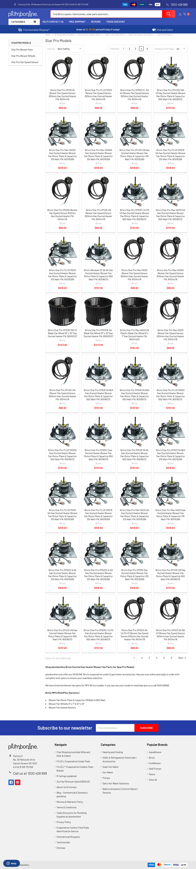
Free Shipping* (77, 21)
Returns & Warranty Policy (70, 801)
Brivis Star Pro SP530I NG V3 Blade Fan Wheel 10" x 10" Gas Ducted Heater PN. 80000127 (62, 333)
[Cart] (185, 14)
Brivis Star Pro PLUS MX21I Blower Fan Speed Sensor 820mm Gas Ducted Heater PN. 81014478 (98, 95)
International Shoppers (68, 836)
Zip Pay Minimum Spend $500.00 (73, 781)
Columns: (115, 48)
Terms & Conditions (67, 807)
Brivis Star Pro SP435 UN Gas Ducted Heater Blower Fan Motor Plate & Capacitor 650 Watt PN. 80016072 (170, 574)
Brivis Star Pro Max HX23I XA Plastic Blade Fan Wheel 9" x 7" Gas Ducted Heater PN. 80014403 (134, 335)
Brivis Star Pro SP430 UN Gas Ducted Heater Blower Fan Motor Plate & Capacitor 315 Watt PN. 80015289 (134, 154)
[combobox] (112, 14)
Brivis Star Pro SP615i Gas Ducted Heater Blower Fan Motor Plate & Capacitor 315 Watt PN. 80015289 (134, 574)
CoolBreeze (155, 763)
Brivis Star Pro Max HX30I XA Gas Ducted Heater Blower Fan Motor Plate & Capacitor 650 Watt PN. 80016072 (170, 214)
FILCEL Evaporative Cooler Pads (73, 761)
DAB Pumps (155, 768)
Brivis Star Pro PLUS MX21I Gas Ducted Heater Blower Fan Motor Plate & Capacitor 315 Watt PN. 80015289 (62, 275)
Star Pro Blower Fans (22, 49)
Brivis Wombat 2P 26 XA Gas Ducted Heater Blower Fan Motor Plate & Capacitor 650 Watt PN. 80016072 (98, 275)
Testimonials (63, 842)
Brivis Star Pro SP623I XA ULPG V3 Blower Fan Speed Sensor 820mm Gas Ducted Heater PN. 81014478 (134, 635)
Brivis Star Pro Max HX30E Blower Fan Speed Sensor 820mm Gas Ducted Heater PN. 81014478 (170, 275)
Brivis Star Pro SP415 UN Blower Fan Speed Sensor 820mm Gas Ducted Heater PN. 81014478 (98, 214)
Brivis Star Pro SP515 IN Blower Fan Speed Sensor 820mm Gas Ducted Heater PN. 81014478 (62, 95)
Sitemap (61, 847)
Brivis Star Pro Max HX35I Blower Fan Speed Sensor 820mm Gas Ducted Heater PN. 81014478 (134, 275)
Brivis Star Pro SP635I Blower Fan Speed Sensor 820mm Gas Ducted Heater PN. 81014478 (62, 214)
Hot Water (108, 772)
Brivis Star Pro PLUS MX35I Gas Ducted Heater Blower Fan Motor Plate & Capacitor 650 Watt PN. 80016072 (170, 395)
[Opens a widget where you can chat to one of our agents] (11, 863)
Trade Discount (115, 21)
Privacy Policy (64, 822)
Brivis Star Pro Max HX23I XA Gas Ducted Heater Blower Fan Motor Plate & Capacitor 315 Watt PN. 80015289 (134, 515)
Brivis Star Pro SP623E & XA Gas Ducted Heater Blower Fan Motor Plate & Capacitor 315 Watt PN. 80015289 (98, 574)
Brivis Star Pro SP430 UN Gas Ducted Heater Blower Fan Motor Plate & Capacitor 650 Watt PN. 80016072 (62, 635)
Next (181, 657)
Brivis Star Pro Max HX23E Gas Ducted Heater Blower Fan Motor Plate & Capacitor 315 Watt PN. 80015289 (62, 154)
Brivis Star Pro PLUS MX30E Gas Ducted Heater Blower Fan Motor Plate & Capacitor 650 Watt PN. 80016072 (62, 455)
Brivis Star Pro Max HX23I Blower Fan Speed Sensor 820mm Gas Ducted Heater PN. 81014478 (170, 335)
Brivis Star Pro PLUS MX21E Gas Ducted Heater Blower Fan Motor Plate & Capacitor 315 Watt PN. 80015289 (98, 515)
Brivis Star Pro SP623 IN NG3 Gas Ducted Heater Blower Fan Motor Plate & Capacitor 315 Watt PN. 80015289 (170, 455)
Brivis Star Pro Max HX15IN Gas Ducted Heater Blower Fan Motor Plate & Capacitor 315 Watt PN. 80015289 (98, 154)
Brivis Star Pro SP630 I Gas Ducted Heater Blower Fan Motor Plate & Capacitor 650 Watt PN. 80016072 (98, 455)
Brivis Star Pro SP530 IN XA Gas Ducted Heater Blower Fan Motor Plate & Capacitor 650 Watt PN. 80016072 (134, 455)
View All (153, 779)
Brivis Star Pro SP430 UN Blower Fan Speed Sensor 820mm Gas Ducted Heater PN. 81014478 (62, 395)
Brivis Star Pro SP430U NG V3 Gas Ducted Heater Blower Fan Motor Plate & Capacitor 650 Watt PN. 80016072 (170, 95)
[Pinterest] (17, 782)
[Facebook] (11, 782)
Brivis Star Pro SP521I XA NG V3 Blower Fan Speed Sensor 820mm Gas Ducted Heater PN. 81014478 (170, 635)
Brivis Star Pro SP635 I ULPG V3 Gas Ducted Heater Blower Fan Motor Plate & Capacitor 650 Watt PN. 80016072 (134, 214)
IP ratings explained (67, 776)
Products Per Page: (165, 48)
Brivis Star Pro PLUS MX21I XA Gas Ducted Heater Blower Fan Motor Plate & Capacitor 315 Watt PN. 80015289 (62, 515)
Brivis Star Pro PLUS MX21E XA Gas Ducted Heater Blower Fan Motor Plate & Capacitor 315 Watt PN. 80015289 (170, 154)
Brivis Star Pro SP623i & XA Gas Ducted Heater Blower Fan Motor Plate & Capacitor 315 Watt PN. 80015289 (62, 574)
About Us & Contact (67, 787)
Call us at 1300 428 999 (30, 773)
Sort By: (51, 48)
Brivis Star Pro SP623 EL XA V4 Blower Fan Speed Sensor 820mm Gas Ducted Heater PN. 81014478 (134, 95)
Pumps (106, 777)
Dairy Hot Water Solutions (116, 783)
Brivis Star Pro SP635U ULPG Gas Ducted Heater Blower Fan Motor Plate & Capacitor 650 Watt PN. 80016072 (98, 635)
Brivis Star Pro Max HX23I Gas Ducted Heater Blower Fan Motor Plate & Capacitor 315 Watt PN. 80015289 (170, 515)
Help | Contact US (53, 21)
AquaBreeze (155, 752)
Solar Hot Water (111, 766)
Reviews (96, 21)
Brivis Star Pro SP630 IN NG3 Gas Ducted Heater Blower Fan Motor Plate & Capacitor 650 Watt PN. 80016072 (134, 395)
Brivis (152, 757)
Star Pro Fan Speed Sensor (24, 62)
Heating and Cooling (113, 752)
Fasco (152, 774)
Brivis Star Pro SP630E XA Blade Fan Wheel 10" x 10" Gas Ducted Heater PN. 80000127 (98, 333)
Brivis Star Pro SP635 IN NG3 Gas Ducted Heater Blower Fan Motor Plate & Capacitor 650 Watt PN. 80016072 (98, 395)
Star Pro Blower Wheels (23, 55)
